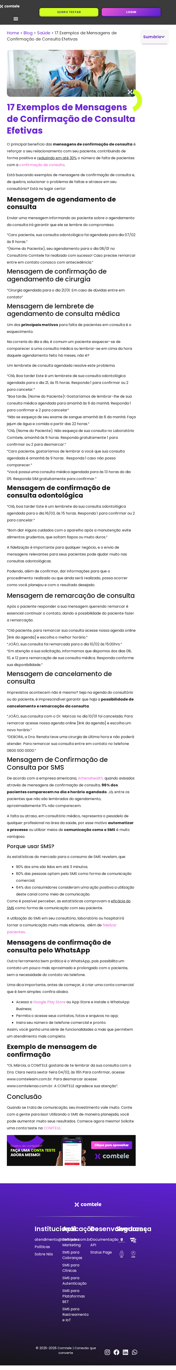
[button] (15, 18)
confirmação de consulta (41, 164)
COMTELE (52, 1128)
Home (13, 33)
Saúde (43, 33)
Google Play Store (49, 1002)
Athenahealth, (91, 778)
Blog (28, 33)
